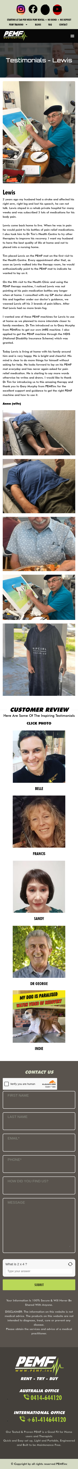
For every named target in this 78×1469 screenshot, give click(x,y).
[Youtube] (57, 10)
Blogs (38, 24)
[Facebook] (33, 10)
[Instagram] (20, 10)
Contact (63, 24)
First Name (18, 1095)
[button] (72, 36)
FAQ (50, 24)
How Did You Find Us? (28, 1181)
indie (39, 1048)
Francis (39, 853)
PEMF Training (16, 24)
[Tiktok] (45, 10)
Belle (39, 788)
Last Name (18, 1116)
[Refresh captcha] (70, 1264)
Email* (13, 1138)
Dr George (39, 983)
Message (16, 1202)
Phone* (14, 1159)
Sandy (39, 918)
